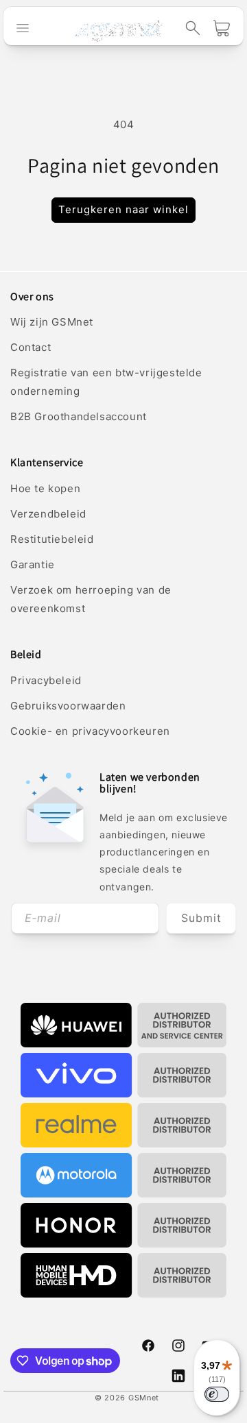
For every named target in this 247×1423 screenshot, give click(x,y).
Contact (30, 347)
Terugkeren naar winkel (123, 209)
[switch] (216, 1394)
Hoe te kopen (45, 488)
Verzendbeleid (48, 513)
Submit (201, 918)
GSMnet (143, 1397)
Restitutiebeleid (52, 539)
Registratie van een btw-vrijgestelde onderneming (106, 382)
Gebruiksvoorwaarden (68, 705)
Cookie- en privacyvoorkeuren (90, 731)
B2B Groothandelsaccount (78, 416)
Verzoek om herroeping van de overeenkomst (91, 599)
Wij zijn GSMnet (51, 321)
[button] (193, 28)
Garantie (32, 564)
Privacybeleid (46, 680)
